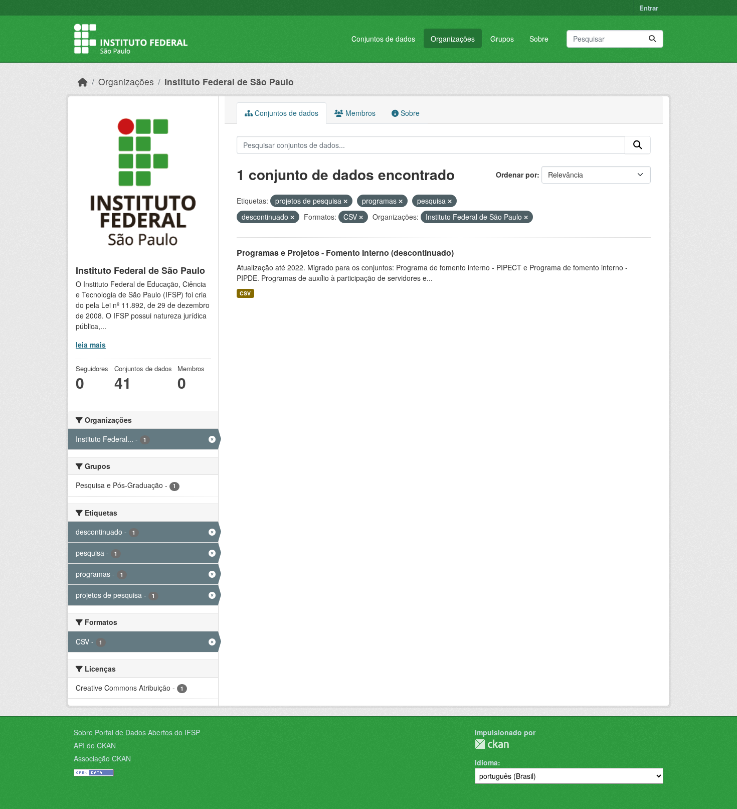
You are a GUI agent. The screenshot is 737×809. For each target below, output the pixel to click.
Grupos (502, 39)
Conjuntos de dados (383, 39)
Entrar (648, 8)
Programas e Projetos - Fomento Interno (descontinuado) (345, 252)
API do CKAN (95, 745)
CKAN (492, 744)
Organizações (453, 39)
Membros (359, 113)
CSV (245, 293)
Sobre (538, 39)
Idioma (486, 762)
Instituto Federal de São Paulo (229, 81)
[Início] (83, 81)
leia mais (91, 345)
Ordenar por (516, 175)
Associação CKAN (102, 758)
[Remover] (345, 201)
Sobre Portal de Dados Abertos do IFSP (137, 732)
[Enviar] (652, 39)
